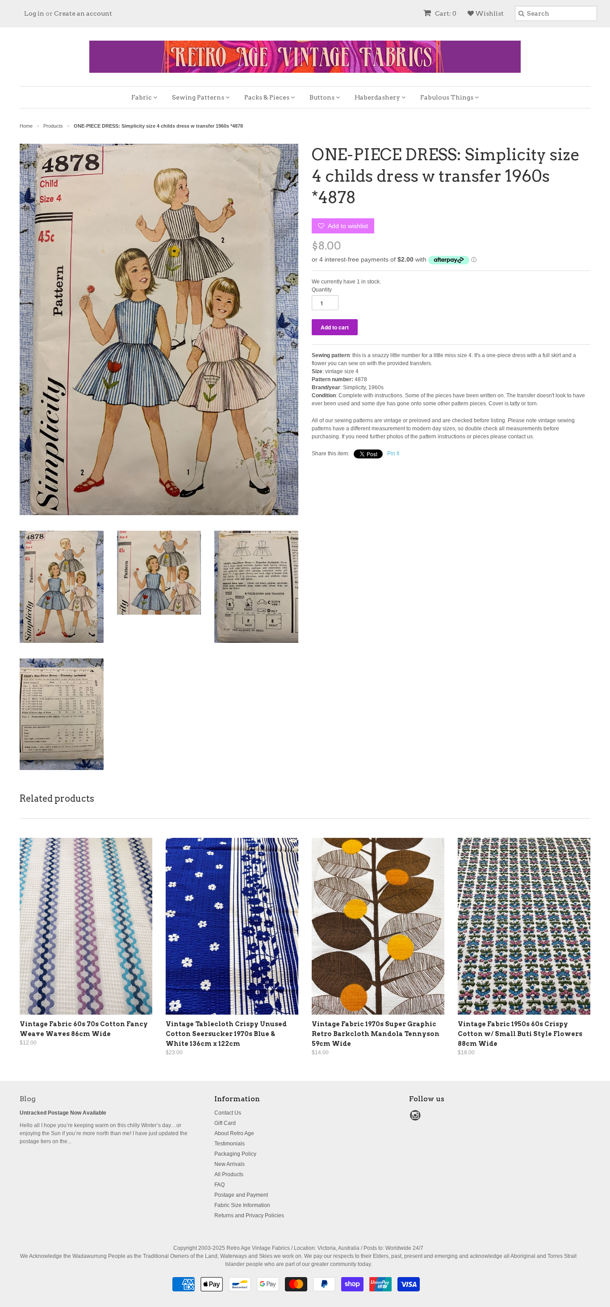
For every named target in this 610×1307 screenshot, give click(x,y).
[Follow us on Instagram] (416, 1118)
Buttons (322, 97)
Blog (28, 1099)
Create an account (83, 13)
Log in (34, 13)
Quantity (322, 290)
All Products (228, 1174)
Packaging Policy (235, 1154)
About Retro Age (234, 1133)
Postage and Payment (241, 1195)
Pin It (393, 453)
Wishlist (489, 13)
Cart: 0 (445, 13)
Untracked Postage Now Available (63, 1113)
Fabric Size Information (242, 1205)
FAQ (219, 1185)
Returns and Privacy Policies (249, 1215)
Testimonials (229, 1144)
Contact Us (227, 1113)
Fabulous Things (447, 97)
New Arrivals (229, 1164)
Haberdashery (378, 97)
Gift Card (225, 1123)
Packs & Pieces (267, 97)
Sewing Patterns (199, 97)
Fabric (142, 97)
